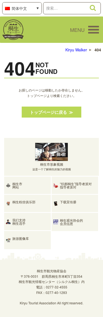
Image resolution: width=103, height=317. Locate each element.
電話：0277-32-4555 (51, 287)
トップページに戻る (48, 112)
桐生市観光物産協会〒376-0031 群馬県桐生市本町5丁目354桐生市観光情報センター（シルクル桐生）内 (52, 276)
